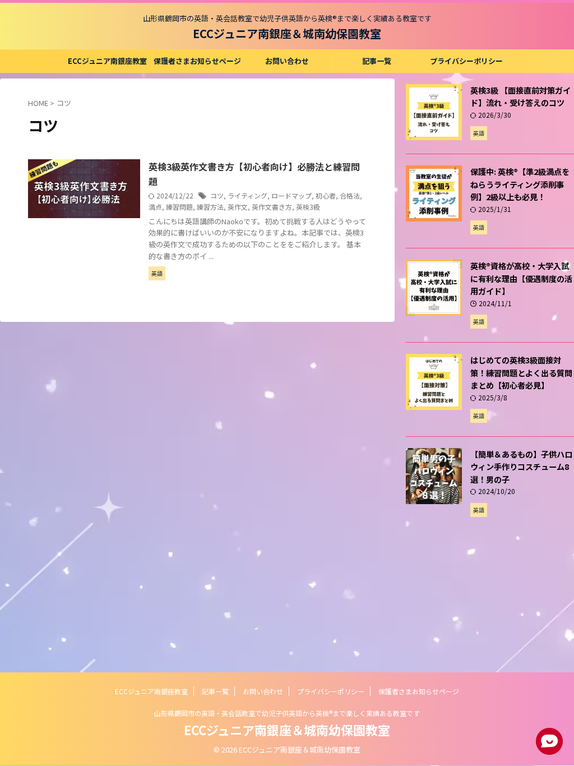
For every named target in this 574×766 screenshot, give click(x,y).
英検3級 (308, 206)
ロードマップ (291, 195)
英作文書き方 (272, 206)
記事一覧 (376, 61)
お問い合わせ (287, 61)
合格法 (350, 195)
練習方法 (210, 206)
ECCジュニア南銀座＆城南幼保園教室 (287, 33)
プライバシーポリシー (466, 61)
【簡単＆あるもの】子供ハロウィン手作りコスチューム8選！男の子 (521, 466)
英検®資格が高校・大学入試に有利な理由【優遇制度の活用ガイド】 (521, 278)
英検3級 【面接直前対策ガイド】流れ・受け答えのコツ (520, 96)
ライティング (247, 195)
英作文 (238, 206)
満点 (155, 206)
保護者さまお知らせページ (197, 61)
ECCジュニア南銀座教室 (107, 61)
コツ (217, 195)
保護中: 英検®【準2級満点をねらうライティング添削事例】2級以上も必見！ (520, 183)
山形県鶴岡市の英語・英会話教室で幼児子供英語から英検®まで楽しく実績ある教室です (287, 713)
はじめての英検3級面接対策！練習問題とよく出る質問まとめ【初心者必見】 (521, 372)
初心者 (326, 195)
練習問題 (179, 206)
